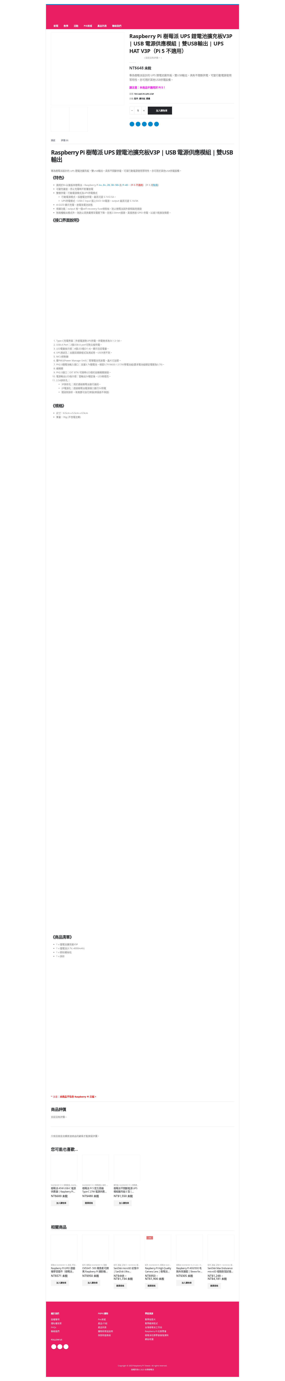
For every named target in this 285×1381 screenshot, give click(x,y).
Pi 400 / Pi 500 (199, 1265)
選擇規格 (89, 1203)
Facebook (132, 124)
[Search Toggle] (142, 14)
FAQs (53, 1327)
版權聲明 (55, 1319)
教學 (66, 25)
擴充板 (142, 98)
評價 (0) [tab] (64, 140)
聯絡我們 (116, 25)
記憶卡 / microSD (129, 1265)
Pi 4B (125, 185)
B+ (104, 185)
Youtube (65, 1346)
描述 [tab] (53, 140)
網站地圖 (149, 1339)
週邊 (148, 98)
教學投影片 (150, 1319)
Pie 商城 (102, 1319)
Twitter (138, 124)
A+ (100, 185)
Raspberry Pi (82, 1096)
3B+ (117, 185)
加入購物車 (161, 110)
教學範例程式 (151, 1323)
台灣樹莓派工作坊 (153, 1327)
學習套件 (75, 1265)
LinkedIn (144, 124)
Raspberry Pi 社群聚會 (155, 1331)
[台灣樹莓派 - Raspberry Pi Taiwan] (64, 13)
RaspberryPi (76, 1185)
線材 (104, 1185)
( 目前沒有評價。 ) (152, 57)
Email (156, 124)
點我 (155, 185)
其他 (69, 1265)
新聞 (56, 25)
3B (112, 185)
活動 (76, 25)
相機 (105, 1265)
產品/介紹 (102, 1323)
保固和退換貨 (104, 1335)
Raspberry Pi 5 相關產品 (60, 1185)
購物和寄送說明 (105, 1331)
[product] (64, 1168)
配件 (136, 98)
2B (108, 185)
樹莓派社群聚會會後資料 (157, 1335)
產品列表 (102, 25)
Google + (150, 124)
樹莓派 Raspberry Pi (59, 1265)
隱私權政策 (56, 1323)
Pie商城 (88, 25)
